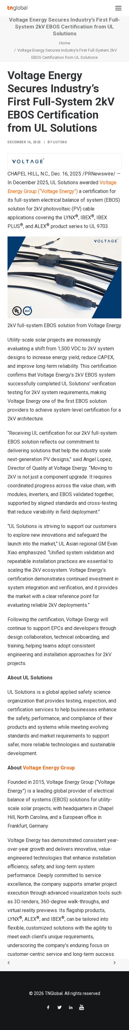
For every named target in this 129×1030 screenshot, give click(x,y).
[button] (118, 8)
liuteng (60, 142)
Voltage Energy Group (49, 768)
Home (64, 43)
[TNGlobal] (17, 8)
